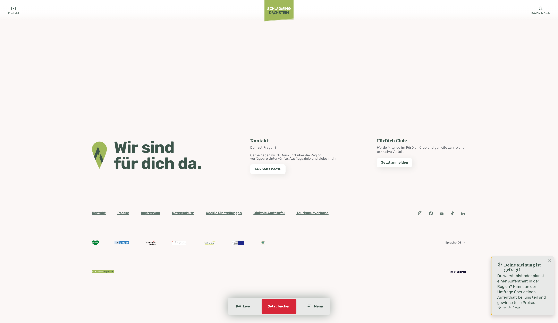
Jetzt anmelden (394, 162)
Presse (123, 213)
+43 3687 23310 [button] (267, 169)
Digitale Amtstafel (269, 213)
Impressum (150, 213)
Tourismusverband (312, 213)
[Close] (549, 260)
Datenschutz (183, 213)
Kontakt (99, 213)
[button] (420, 213)
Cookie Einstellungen (224, 213)
